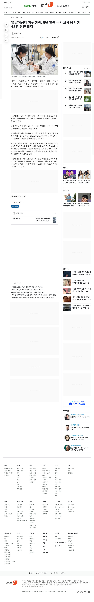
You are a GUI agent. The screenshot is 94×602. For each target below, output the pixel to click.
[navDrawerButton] (5, 2)
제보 (89, 2)
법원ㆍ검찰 (20, 471)
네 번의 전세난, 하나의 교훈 (80, 417)
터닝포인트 (71, 545)
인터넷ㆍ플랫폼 (59, 505)
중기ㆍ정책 (33, 514)
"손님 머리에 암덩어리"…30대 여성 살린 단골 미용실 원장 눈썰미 (81, 282)
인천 (56, 475)
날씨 (18, 482)
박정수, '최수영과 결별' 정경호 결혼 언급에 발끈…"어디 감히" (76, 74)
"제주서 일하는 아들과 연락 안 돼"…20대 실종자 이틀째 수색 (76, 107)
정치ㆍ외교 (7, 505)
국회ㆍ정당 (7, 471)
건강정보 (6, 550)
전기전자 (32, 509)
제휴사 (57, 533)
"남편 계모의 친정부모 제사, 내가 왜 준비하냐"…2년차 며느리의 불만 (81, 291)
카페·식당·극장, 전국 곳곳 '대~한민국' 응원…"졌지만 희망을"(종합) (33, 298)
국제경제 (44, 482)
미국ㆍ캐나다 (46, 471)
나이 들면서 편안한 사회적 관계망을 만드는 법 (80, 439)
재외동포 (70, 473)
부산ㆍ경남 (58, 491)
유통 (31, 516)
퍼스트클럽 (71, 550)
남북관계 (6, 516)
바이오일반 (71, 511)
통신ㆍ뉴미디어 (59, 507)
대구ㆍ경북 (58, 489)
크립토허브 (27, 6)
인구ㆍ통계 (33, 475)
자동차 (31, 511)
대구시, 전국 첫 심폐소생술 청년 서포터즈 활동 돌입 (28, 292)
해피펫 (34, 6)
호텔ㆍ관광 (33, 525)
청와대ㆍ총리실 (8, 468)
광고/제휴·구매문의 (41, 573)
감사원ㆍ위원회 (8, 473)
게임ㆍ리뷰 (58, 516)
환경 (18, 480)
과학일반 (57, 518)
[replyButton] (6, 30)
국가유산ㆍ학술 (8, 543)
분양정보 (44, 509)
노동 (18, 477)
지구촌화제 (45, 491)
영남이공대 (15, 206)
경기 (56, 473)
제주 (56, 495)
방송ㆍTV (19, 539)
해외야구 (32, 539)
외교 (69, 465)
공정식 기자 (17, 33)
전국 (12, 17)
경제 (31, 465)
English (59, 6)
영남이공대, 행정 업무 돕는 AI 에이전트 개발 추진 (27, 290)
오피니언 (66, 411)
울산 (56, 493)
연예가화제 (20, 536)
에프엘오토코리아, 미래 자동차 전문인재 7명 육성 (27, 287)
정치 (5, 465)
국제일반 (44, 493)
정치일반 (6, 475)
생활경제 (32, 518)
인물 (18, 484)
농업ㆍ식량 (33, 480)
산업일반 (32, 505)
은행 (18, 509)
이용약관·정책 (54, 573)
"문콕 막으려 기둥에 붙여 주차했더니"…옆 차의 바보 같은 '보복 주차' (81, 307)
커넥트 (84, 2)
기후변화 (44, 484)
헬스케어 (70, 509)
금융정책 (19, 507)
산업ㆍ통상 (33, 473)
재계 (31, 507)
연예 (64, 167)
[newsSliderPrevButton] (84, 68)
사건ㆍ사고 (20, 468)
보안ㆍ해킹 (58, 514)
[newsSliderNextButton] (89, 68)
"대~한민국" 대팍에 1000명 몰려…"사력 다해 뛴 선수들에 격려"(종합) (34, 295)
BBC (56, 536)
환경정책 (32, 482)
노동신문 (66, 6)
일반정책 (44, 507)
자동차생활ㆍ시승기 (9, 561)
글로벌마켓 (58, 539)
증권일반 (19, 514)
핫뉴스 (65, 269)
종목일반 (32, 552)
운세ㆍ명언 (7, 554)
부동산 (44, 502)
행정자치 (57, 468)
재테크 (19, 518)
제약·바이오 (71, 507)
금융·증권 (20, 502)
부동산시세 (45, 511)
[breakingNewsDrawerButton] (9, 2)
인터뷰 (19, 548)
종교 (5, 541)
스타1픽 (70, 541)
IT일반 (57, 511)
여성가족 (19, 486)
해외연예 (19, 545)
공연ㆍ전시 (7, 536)
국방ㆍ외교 (71, 468)
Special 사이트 (73, 533)
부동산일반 (45, 505)
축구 (31, 541)
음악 (18, 543)
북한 (5, 502)
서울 (56, 471)
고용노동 (32, 477)
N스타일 (19, 550)
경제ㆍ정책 (33, 468)
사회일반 (19, 489)
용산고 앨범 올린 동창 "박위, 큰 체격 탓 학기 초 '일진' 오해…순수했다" (81, 299)
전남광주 (57, 486)
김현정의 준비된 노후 (77, 435)
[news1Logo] (11, 582)
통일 (69, 471)
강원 (56, 477)
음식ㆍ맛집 (7, 563)
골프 (31, 550)
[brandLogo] (47, 4)
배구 (31, 545)
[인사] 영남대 (17, 219)
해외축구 (32, 543)
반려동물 (6, 559)
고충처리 (63, 573)
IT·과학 (57, 502)
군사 (5, 507)
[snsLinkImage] (78, 592)
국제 (43, 465)
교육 (18, 473)
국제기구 (44, 486)
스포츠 (65, 190)
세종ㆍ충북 (58, 480)
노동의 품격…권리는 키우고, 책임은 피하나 (79, 449)
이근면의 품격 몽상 (76, 445)
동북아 (44, 468)
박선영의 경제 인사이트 (77, 415)
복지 (18, 475)
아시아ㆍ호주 (46, 473)
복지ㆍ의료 (71, 505)
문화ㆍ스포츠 (8, 514)
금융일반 (19, 505)
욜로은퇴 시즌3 (75, 425)
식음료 (31, 523)
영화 (18, 541)
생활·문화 (7, 533)
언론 (5, 548)
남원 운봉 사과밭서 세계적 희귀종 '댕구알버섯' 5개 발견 (75, 99)
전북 (56, 484)
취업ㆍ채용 (33, 527)
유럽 (43, 475)
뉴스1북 (70, 548)
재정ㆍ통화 (33, 471)
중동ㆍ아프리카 (46, 477)
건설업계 (44, 514)
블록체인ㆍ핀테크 (22, 520)
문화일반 (6, 545)
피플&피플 (45, 489)
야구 (31, 536)
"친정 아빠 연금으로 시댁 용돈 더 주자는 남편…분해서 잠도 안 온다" (81, 274)
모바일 (57, 509)
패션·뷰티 (32, 520)
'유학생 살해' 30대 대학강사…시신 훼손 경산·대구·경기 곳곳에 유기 (43, 220)
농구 (31, 548)
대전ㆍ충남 (58, 482)
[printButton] (6, 40)
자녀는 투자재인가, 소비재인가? (80, 428)
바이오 (70, 502)
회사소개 (31, 573)
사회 (18, 465)
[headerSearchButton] (11, 2)
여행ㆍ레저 (7, 552)
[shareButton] (6, 25)
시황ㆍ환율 (20, 516)
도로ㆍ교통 (7, 557)
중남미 (44, 480)
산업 (31, 502)
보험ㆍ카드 (20, 511)
